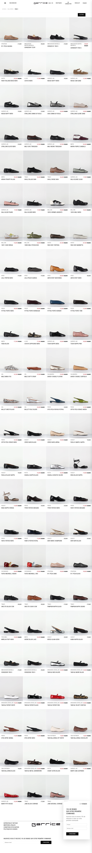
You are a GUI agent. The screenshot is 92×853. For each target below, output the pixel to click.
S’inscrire (72, 834)
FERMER (83, 804)
